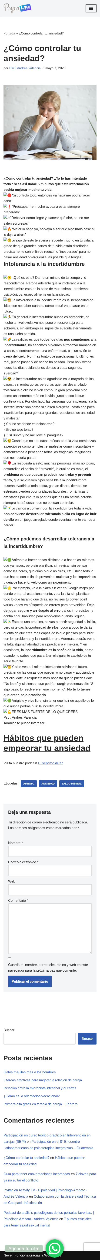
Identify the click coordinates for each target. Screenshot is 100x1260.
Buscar (8, 1030)
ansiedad (48, 783)
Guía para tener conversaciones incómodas (36, 1174)
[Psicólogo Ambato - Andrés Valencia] (17, 8)
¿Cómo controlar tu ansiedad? (26, 1158)
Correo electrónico (23, 862)
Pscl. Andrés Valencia (25, 68)
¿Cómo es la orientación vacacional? (31, 1096)
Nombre (15, 843)
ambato (28, 783)
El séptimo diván (50, 763)
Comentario (18, 900)
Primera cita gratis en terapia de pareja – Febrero (40, 1104)
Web (11, 881)
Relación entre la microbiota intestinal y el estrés (40, 1088)
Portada (9, 33)
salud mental (72, 783)
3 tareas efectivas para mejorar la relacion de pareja (42, 1080)
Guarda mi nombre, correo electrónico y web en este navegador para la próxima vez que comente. (48, 967)
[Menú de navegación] (91, 8)
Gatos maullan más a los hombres (29, 1072)
